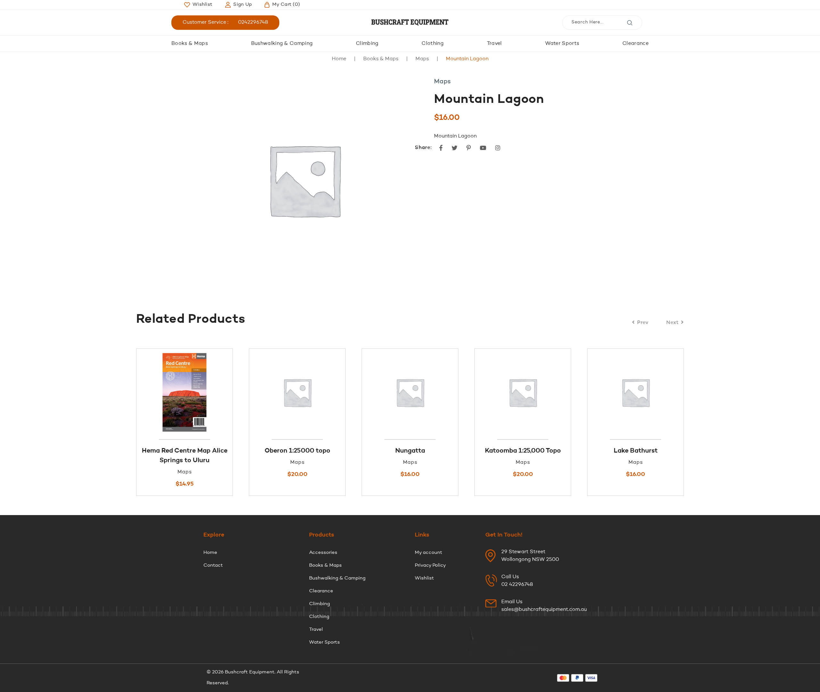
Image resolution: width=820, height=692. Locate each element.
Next (672, 322)
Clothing (433, 43)
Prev (643, 322)
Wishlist (424, 578)
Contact (213, 565)
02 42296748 (517, 584)
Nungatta (325, 451)
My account (428, 552)
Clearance (635, 43)
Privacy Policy (430, 565)
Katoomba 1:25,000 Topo (438, 451)
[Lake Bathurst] (550, 392)
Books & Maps (189, 43)
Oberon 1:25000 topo (212, 451)
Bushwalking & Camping (282, 43)
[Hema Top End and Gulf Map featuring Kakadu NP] (663, 392)
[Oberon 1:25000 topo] (212, 392)
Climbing (367, 43)
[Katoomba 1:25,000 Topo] (438, 392)
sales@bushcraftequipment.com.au (544, 609)
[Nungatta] (325, 392)
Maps (422, 59)
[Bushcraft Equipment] (410, 23)
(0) (286, 4)
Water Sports (562, 43)
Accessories (323, 552)
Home (339, 59)
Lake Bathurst (550, 451)
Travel (494, 43)
